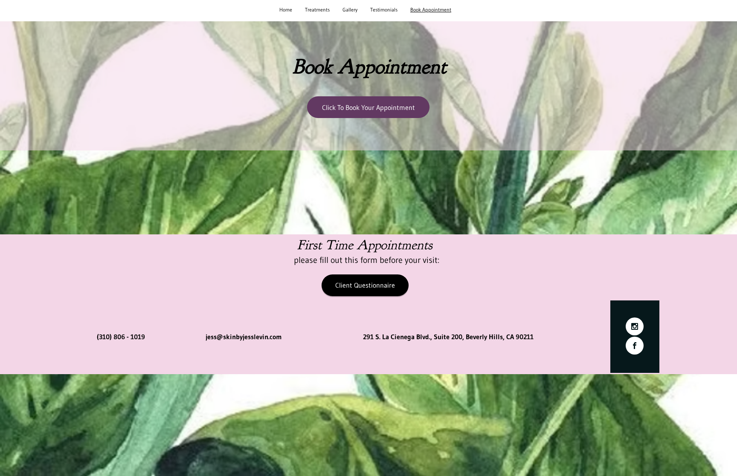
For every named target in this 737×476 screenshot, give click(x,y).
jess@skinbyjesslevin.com (244, 336)
